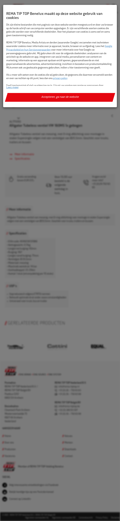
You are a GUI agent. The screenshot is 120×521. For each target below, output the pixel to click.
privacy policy (60, 78)
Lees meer (12, 87)
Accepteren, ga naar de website (60, 97)
